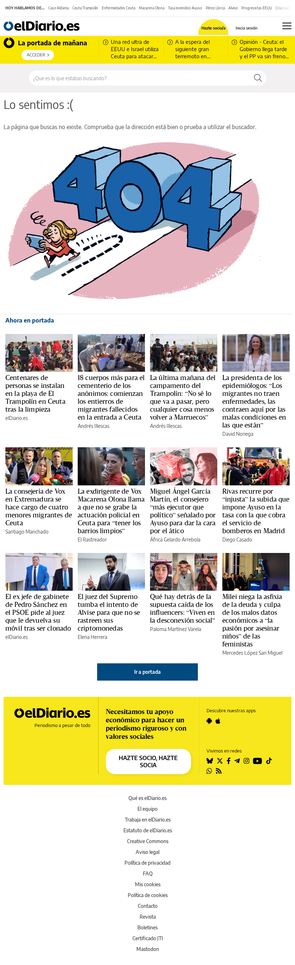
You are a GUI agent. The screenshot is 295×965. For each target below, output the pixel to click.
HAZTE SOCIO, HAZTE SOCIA (148, 761)
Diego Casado (237, 539)
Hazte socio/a (213, 28)
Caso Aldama (58, 8)
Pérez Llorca (215, 8)
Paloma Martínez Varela (175, 629)
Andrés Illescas (93, 426)
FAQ (148, 873)
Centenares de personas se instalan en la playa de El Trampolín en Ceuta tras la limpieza (35, 393)
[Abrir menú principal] (286, 26)
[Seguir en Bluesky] (209, 761)
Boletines (147, 927)
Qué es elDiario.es (147, 798)
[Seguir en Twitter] (220, 761)
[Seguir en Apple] (218, 721)
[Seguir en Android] (209, 721)
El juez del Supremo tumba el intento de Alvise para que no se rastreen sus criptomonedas (109, 612)
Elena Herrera (92, 637)
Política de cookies (148, 895)
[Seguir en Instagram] (246, 761)
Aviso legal (147, 852)
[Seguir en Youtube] (257, 761)
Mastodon (147, 949)
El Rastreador (92, 539)
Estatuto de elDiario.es (147, 830)
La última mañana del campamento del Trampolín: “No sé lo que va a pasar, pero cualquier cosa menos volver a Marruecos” (182, 397)
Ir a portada (147, 672)
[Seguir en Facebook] (229, 761)
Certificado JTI (147, 938)
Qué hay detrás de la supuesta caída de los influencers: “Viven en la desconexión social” (182, 608)
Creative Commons (147, 841)
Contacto (148, 906)
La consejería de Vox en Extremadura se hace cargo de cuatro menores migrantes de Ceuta (38, 507)
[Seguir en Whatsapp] (209, 771)
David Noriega (237, 434)
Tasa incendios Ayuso (185, 8)
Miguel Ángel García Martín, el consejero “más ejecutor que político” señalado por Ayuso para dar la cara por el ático (182, 511)
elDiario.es (16, 418)
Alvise (233, 8)
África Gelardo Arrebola (175, 539)
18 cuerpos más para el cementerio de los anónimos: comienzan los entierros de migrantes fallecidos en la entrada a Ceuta (111, 397)
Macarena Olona (151, 8)
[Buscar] (258, 78)
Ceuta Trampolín (85, 8)
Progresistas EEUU (256, 8)
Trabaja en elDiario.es (148, 820)
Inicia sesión (246, 28)
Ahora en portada (29, 320)
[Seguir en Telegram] (237, 761)
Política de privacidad (147, 863)
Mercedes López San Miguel (252, 653)
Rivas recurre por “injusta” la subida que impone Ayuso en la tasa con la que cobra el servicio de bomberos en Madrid (255, 511)
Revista (148, 917)
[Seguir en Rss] (219, 771)
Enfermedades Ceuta (118, 8)
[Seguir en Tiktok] (269, 761)
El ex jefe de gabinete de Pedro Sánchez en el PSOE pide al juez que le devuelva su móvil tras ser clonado (38, 612)
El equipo (147, 809)
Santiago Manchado (27, 532)
